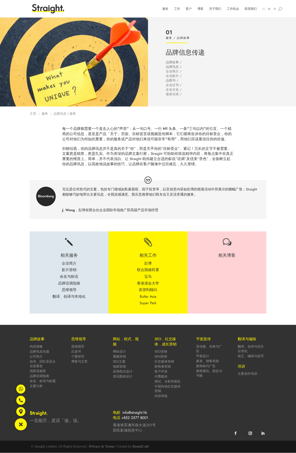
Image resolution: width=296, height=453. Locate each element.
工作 (177, 9)
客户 (189, 9)
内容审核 (161, 396)
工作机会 (233, 9)
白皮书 (76, 351)
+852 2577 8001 (134, 417)
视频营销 (119, 356)
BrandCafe (140, 446)
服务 (165, 9)
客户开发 (161, 371)
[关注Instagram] (250, 433)
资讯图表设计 (122, 376)
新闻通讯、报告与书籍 (209, 373)
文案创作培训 (247, 373)
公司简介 (36, 356)
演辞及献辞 (38, 371)
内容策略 (36, 346)
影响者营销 (163, 366)
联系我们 (251, 9)
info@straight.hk (134, 412)
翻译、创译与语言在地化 (251, 348)
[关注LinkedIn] (262, 433)
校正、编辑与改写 (251, 356)
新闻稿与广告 (206, 366)
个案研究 (77, 356)
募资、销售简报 (207, 361)
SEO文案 (119, 361)
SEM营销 (161, 356)
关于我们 (215, 9)
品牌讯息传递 (39, 351)
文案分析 (36, 386)
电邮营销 (119, 366)
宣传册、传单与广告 (209, 348)
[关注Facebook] (235, 433)
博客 (200, 9)
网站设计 (119, 351)
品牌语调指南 (39, 376)
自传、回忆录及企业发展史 (43, 363)
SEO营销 (161, 351)
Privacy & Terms (101, 446)
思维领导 (77, 346)
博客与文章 (79, 361)
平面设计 (202, 356)
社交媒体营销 (164, 361)
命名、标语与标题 (43, 381)
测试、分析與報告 (168, 381)
